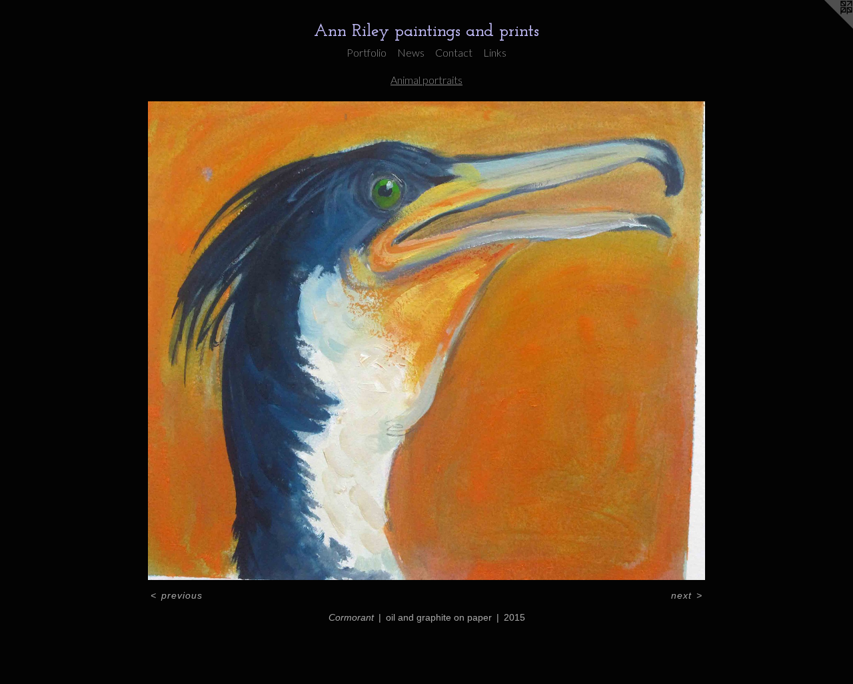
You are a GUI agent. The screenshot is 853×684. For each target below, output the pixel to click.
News (411, 52)
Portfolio (367, 52)
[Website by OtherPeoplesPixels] (826, 26)
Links (494, 52)
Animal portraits (426, 79)
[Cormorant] (426, 340)
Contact (453, 52)
